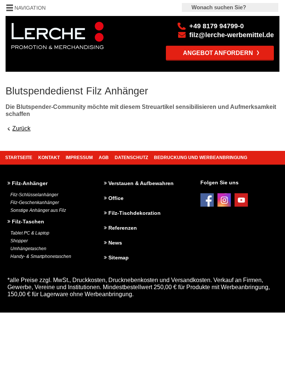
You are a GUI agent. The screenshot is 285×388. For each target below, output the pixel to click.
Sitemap (118, 258)
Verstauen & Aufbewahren (141, 183)
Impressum (79, 157)
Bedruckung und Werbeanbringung (200, 157)
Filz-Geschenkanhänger (34, 202)
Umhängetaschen (28, 248)
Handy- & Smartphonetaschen (40, 256)
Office (116, 198)
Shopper (19, 240)
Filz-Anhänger (30, 183)
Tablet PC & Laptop (29, 233)
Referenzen (122, 228)
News (115, 243)
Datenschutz (131, 157)
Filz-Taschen (28, 221)
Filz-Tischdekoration (134, 213)
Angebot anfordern (218, 53)
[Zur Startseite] (142, 32)
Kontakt (49, 157)
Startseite (18, 157)
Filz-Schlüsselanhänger (34, 194)
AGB (104, 157)
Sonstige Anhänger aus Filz (38, 210)
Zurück (21, 128)
